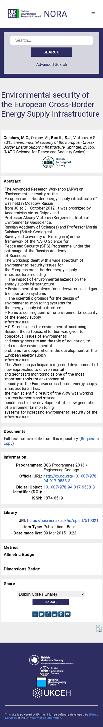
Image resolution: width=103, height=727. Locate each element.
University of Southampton (43, 718)
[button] (99, 628)
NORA (55, 14)
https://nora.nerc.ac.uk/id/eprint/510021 (62, 520)
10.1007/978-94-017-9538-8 (69, 487)
